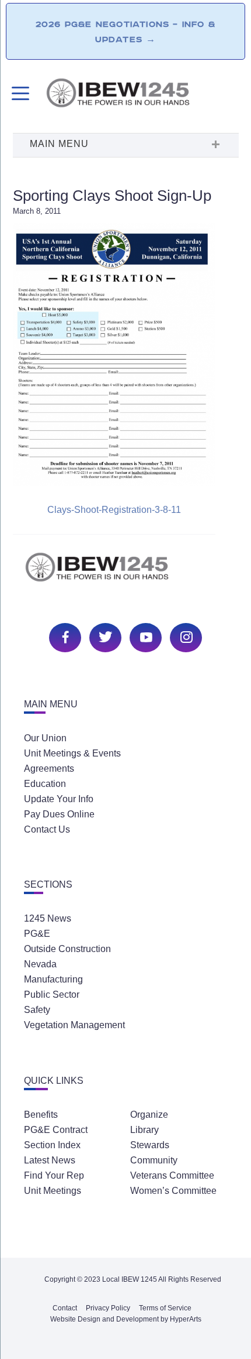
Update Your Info (58, 799)
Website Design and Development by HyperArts (125, 1319)
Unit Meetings (52, 1191)
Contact (65, 1308)
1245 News (47, 918)
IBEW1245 (142, 94)
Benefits (41, 1115)
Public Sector (51, 994)
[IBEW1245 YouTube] (144, 636)
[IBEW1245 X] (104, 636)
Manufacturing (53, 979)
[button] (125, 145)
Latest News (49, 1160)
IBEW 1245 (125, 573)
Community (153, 1160)
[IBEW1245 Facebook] (63, 636)
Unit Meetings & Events (72, 753)
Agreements (49, 768)
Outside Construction (67, 949)
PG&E (37, 934)
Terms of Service (165, 1308)
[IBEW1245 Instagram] (184, 636)
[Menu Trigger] (19, 93)
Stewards (149, 1145)
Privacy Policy (108, 1308)
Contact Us (47, 829)
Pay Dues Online (59, 814)
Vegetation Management (74, 1025)
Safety (37, 1010)
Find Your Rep (54, 1175)
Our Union (45, 738)
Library (144, 1130)
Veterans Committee (172, 1175)
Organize (149, 1115)
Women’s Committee (173, 1191)
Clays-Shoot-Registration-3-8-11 (114, 510)
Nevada (40, 964)
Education (45, 784)
